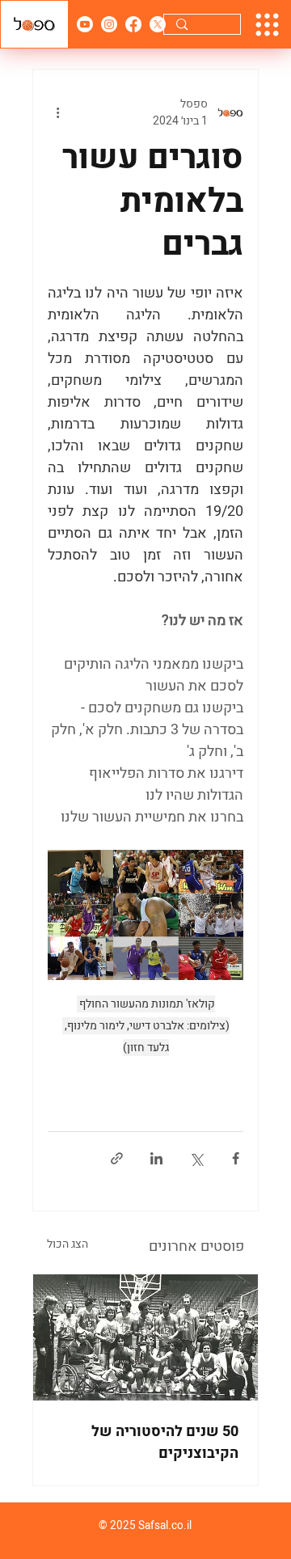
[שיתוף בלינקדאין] (156, 1158)
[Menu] (267, 25)
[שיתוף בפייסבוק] (235, 1158)
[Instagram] (109, 24)
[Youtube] (85, 24)
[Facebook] (133, 24)
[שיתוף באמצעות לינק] (116, 1158)
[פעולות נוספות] (57, 112)
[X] (158, 24)
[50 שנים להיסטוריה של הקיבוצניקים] (145, 1337)
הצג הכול (67, 1244)
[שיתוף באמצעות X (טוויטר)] (196, 1158)
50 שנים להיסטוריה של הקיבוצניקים (164, 1442)
